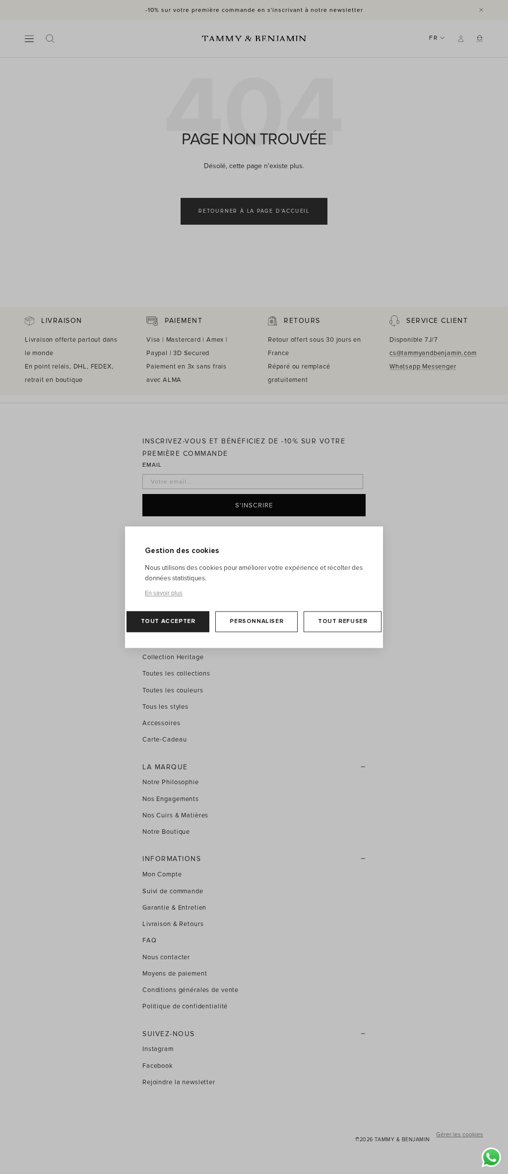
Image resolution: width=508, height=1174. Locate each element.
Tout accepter (168, 621)
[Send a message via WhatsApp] (491, 1157)
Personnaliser (256, 621)
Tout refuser (342, 621)
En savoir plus (164, 593)
